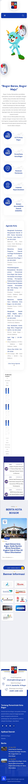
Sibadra (3, 738)
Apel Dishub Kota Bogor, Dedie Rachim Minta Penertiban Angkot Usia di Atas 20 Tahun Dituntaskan (13, 548)
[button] (26, 600)
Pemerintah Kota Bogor (14, 781)
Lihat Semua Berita (13, 568)
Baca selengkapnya (7, 557)
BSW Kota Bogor (5, 736)
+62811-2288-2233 (16, 691)
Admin (5, 541)
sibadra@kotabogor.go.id (16, 680)
